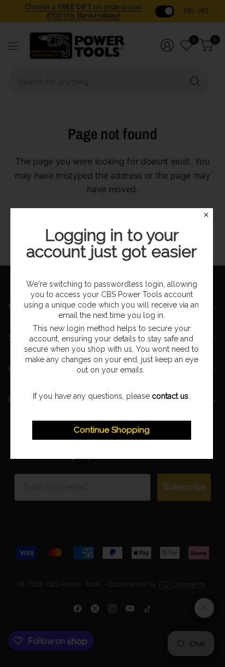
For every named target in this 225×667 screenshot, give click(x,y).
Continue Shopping (112, 430)
